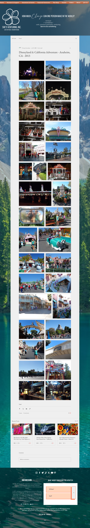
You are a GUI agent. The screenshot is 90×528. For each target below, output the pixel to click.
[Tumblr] (49, 472)
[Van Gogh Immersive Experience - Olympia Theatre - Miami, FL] (68, 429)
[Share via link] (30, 408)
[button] (76, 38)
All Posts (14, 38)
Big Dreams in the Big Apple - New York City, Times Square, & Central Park (22, 438)
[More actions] (70, 48)
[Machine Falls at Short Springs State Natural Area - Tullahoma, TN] (45, 429)
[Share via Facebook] (19, 408)
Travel (20, 38)
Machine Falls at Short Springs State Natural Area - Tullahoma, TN (44, 438)
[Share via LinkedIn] (26, 408)
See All (76, 421)
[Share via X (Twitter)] (23, 408)
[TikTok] (45, 472)
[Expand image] (31, 70)
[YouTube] (52, 472)
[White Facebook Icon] (39, 472)
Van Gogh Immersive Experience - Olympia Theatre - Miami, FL (67, 438)
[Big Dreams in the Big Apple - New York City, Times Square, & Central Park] (22, 429)
